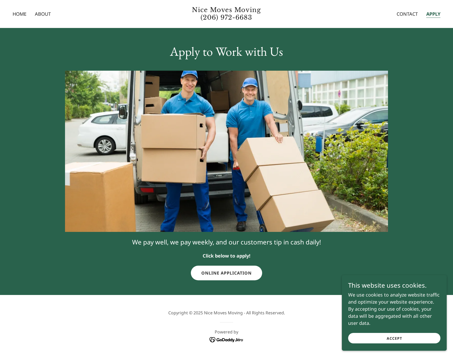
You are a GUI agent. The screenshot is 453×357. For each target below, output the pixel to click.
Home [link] (19, 14)
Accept (394, 338)
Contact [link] (407, 14)
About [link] (43, 14)
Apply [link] (433, 14)
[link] (226, 18)
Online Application (226, 273)
